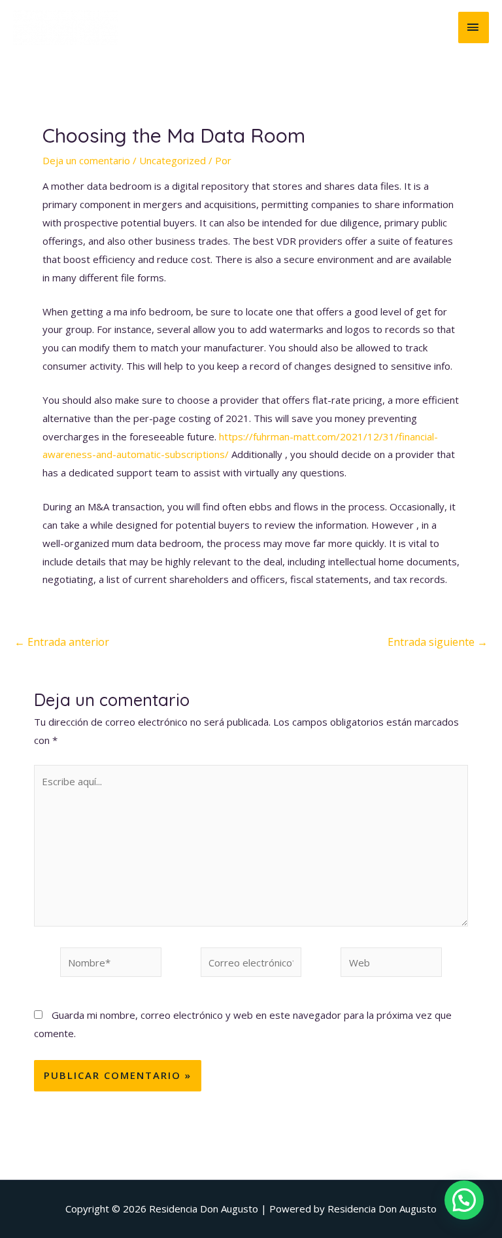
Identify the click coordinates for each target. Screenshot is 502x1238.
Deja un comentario (86, 160)
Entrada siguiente (438, 642)
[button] (464, 1200)
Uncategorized (172, 160)
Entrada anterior (61, 642)
